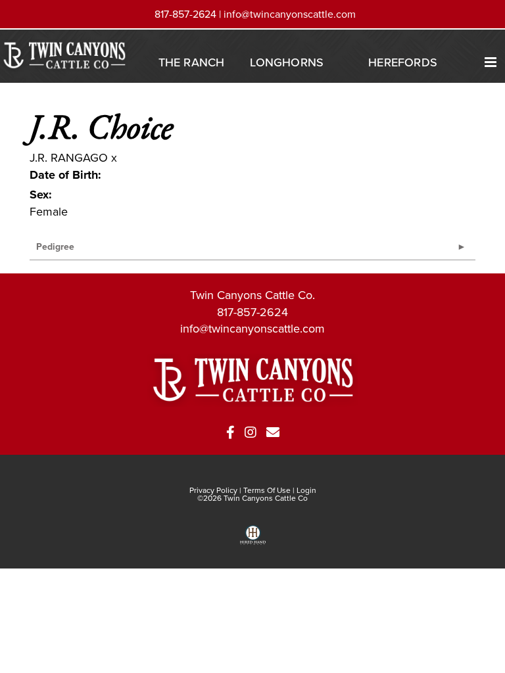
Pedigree (55, 246)
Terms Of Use (267, 490)
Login (306, 490)
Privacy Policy (213, 490)
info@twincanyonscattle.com (290, 14)
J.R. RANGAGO (69, 157)
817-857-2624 (252, 312)
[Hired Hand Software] (253, 539)
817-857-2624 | (189, 14)
